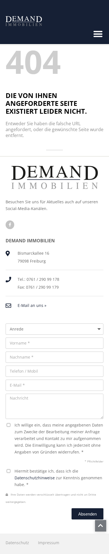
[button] (98, 34)
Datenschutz (17, 542)
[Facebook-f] (10, 224)
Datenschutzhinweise (35, 477)
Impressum (48, 542)
